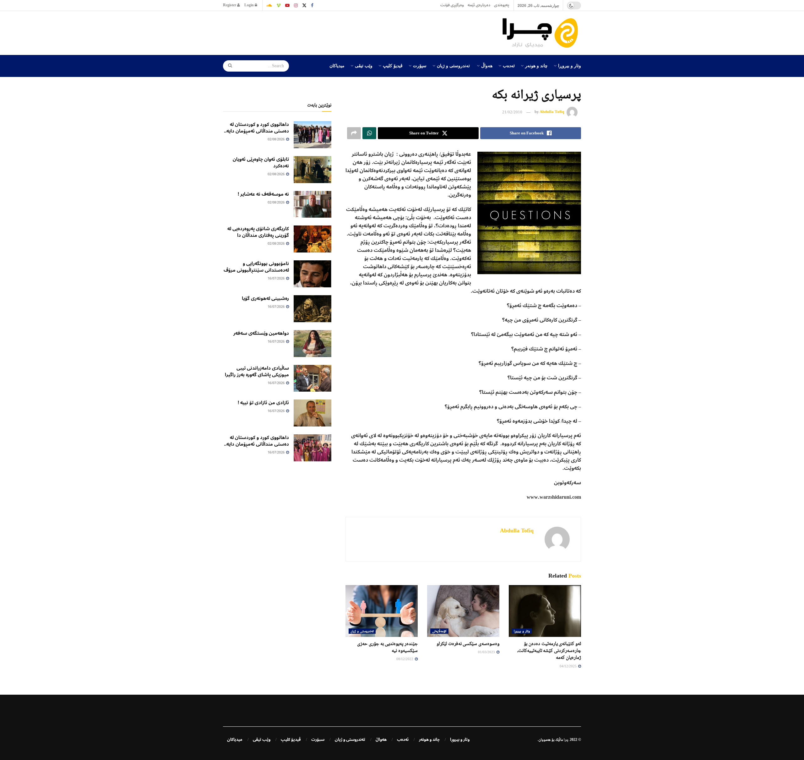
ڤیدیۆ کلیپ (393, 65)
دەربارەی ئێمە (479, 5)
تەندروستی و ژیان (453, 65)
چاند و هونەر (536, 65)
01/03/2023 (487, 652)
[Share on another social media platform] (354, 133)
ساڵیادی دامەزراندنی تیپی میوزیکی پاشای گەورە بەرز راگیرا (257, 371)
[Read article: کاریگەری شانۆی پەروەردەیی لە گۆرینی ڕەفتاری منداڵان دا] (312, 238)
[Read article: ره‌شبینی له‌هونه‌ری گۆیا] (312, 308)
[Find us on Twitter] (304, 5)
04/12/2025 (569, 666)
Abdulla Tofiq (552, 112)
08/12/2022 (405, 659)
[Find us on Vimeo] (278, 5)
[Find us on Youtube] (287, 5)
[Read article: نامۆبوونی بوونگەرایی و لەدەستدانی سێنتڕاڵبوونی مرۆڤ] (312, 273)
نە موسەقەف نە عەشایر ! (263, 194)
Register (230, 5)
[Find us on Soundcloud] (269, 5)
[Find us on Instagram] (296, 5)
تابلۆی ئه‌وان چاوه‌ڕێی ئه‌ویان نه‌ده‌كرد (261, 162)
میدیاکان (337, 65)
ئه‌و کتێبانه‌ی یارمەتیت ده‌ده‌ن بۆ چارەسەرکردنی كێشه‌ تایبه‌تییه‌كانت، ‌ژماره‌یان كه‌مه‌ (549, 650)
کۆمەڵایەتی (439, 631)
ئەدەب (509, 65)
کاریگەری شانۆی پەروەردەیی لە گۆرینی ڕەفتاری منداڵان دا (258, 232)
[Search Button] (228, 66)
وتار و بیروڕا (569, 65)
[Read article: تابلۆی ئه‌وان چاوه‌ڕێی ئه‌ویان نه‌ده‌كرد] (312, 169)
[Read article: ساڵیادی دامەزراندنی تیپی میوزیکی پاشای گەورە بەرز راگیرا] (312, 378)
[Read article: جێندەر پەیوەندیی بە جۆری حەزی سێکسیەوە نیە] (381, 611)
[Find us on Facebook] (312, 5)
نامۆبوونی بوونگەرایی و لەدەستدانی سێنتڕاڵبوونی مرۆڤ (256, 266)
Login (249, 5)
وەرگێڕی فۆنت (452, 5)
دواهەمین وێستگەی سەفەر (261, 333)
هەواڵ (486, 65)
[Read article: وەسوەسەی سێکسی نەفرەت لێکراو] (463, 611)
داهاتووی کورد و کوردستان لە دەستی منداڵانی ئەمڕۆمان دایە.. (256, 127)
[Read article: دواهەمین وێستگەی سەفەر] (312, 343)
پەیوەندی (501, 5)
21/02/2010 (512, 112)
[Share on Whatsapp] (369, 133)
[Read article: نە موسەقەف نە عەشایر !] (312, 204)
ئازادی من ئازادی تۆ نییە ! (263, 403)
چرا (566, 739)
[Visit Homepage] (542, 33)
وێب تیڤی (363, 65)
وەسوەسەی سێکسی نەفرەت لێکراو (468, 643)
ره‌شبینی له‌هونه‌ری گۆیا (265, 298)
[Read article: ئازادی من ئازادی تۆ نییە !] (312, 412)
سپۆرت (419, 65)
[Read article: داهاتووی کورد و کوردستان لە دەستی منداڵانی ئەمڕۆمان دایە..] (312, 134)
